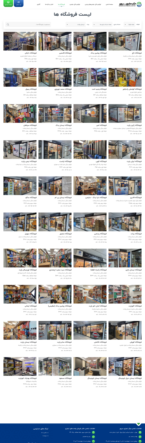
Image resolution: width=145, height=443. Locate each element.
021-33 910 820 (87, 437)
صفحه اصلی (109, 4)
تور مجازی (18, 5)
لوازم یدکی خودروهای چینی (93, 4)
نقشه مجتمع (8, 5)
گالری (38, 4)
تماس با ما (44, 432)
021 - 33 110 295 (133, 437)
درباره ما (45, 436)
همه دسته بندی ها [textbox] (105, 24)
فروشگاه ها (61, 4)
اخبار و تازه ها (49, 4)
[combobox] (129, 24)
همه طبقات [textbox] (130, 24)
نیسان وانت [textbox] (80, 24)
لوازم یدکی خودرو (75, 4)
